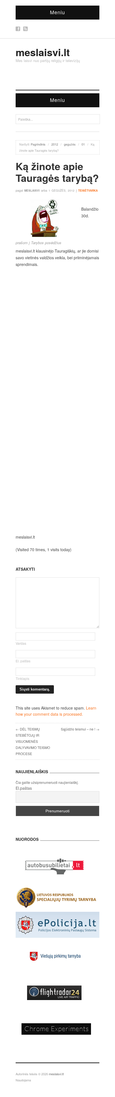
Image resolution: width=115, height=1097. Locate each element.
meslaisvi (32, 190)
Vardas (21, 643)
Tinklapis (22, 678)
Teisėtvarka (88, 190)
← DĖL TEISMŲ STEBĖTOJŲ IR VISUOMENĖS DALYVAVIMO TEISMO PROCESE (33, 741)
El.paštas (24, 788)
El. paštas (23, 660)
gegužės (70, 144)
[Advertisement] (57, 331)
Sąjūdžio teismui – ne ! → (80, 729)
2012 (54, 144)
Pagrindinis (38, 144)
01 (83, 144)
